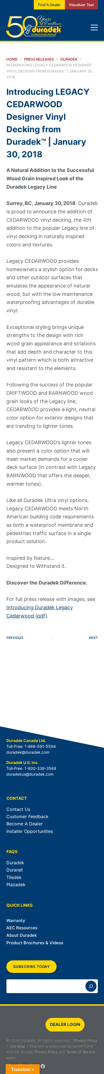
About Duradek (21, 935)
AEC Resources (21, 927)
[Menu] (94, 27)
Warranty (15, 920)
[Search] (91, 986)
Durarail (14, 870)
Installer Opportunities (29, 831)
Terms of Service (80, 1052)
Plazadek (16, 884)
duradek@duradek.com (27, 752)
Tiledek (14, 877)
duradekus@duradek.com (30, 774)
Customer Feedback (27, 816)
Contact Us (18, 809)
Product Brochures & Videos (34, 942)
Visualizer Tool (81, 5)
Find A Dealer (49, 5)
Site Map (17, 1046)
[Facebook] (42, 1066)
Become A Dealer (24, 823)
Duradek (15, 862)
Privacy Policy (85, 1040)
